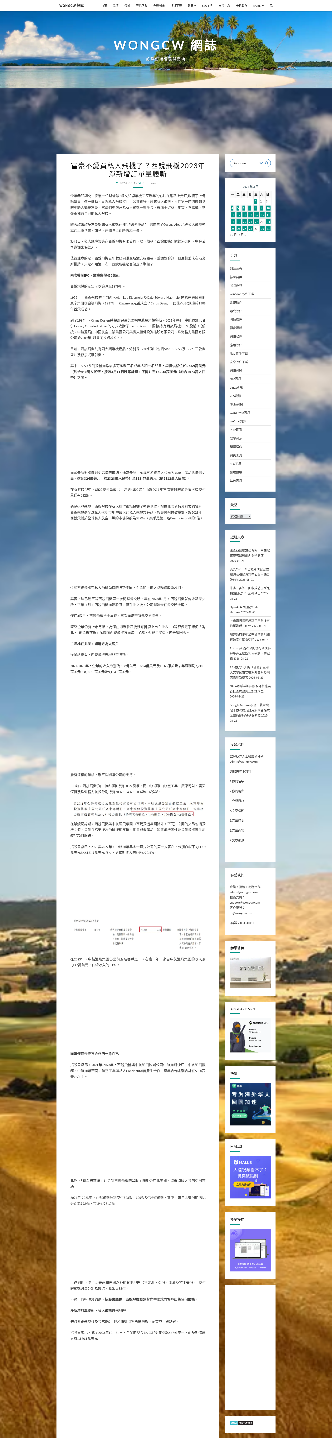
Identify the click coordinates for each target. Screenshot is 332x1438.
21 (250, 222)
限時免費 (236, 285)
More (257, 5)
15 (256, 215)
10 (268, 208)
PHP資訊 (236, 430)
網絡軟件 (236, 336)
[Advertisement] (166, 125)
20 (244, 222)
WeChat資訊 (238, 421)
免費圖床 (159, 5)
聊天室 (192, 5)
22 (256, 222)
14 (250, 215)
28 (250, 229)
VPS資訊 (235, 396)
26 (238, 229)
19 (238, 222)
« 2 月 (233, 235)
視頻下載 (176, 5)
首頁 (104, 5)
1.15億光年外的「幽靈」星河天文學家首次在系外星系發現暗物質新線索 (250, 672)
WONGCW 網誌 (71, 5)
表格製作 (241, 5)
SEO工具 (207, 5)
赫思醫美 (236, 277)
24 (268, 222)
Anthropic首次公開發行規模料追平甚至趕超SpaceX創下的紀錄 (250, 653)
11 (232, 215)
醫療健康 (236, 472)
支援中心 (224, 5)
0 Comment (151, 183)
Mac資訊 (235, 379)
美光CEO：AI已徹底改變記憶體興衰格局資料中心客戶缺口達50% (250, 574)
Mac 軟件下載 (239, 353)
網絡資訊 (236, 370)
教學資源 (236, 438)
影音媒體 (236, 328)
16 (262, 215)
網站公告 (236, 268)
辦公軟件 (236, 311)
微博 (127, 5)
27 (244, 229)
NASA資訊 (236, 404)
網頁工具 (236, 455)
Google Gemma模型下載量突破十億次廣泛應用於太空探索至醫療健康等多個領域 (250, 710)
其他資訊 (236, 481)
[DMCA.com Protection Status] (241, 1424)
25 (232, 229)
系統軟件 (236, 302)
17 (268, 215)
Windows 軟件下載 (242, 294)
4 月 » (242, 235)
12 (238, 215)
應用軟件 (236, 345)
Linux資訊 (236, 387)
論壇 (116, 5)
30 (262, 229)
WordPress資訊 (240, 413)
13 (244, 215)
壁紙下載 (141, 5)
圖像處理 (236, 319)
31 (268, 229)
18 (232, 222)
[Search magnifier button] (266, 163)
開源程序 (236, 447)
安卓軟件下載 (239, 362)
